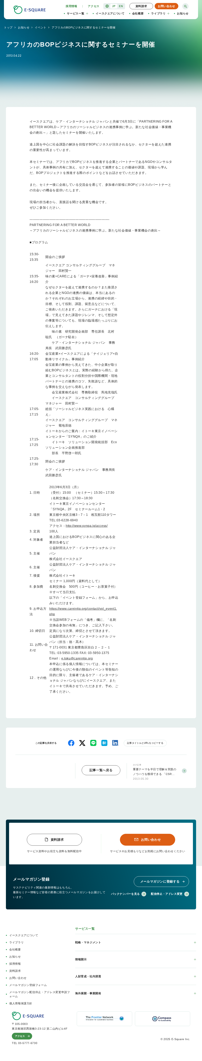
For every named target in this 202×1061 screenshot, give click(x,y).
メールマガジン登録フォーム (28, 985)
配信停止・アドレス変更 (167, 893)
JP (113, 6)
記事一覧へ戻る (101, 770)
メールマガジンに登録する (160, 881)
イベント (40, 27)
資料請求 (141, 6)
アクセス (93, 6)
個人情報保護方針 (20, 1003)
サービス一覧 (75, 13)
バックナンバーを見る (125, 893)
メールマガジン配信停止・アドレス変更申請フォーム (39, 994)
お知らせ (183, 13)
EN (121, 6)
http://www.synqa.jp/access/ (87, 525)
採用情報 (71, 6)
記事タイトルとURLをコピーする (145, 743)
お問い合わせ (166, 6)
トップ (8, 27)
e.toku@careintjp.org (77, 658)
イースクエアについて (110, 13)
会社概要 (138, 13)
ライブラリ (158, 13)
